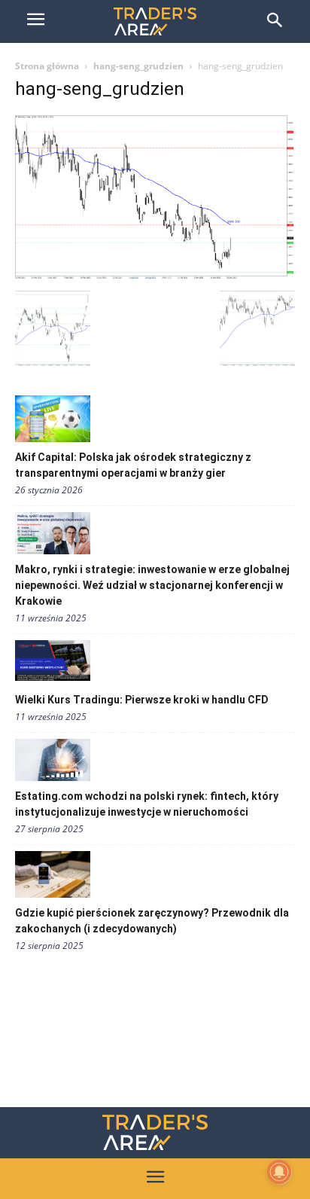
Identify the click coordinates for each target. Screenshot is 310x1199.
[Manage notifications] (279, 1172)
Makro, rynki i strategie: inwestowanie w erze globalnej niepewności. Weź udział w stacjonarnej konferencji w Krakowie (152, 585)
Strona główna (47, 65)
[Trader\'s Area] (155, 21)
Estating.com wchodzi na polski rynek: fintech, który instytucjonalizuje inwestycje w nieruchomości (146, 804)
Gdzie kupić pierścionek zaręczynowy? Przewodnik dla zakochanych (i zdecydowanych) (152, 921)
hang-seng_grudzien (138, 65)
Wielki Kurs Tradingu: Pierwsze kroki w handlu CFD (142, 700)
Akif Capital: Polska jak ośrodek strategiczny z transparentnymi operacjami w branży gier (133, 465)
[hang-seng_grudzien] (155, 275)
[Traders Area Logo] (155, 1132)
